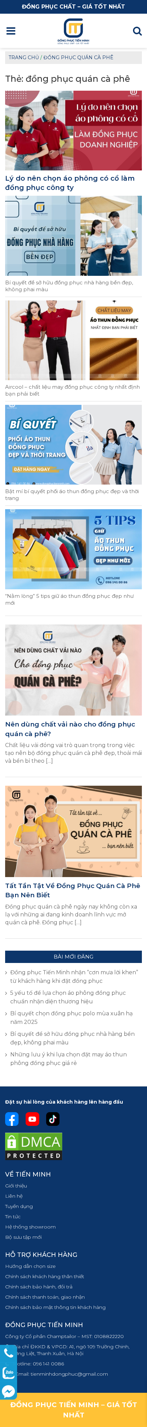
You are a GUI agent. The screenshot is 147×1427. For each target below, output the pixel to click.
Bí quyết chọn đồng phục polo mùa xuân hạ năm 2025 (71, 1017)
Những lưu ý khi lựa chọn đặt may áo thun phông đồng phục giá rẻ (68, 1058)
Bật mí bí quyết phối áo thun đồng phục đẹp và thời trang (72, 494)
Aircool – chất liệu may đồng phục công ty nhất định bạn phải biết (72, 390)
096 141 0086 (48, 1364)
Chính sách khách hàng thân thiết (44, 1276)
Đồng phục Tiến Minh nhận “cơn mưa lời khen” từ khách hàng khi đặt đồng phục (74, 976)
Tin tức (13, 1216)
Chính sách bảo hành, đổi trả (38, 1287)
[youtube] (32, 1119)
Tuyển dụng (19, 1206)
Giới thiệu (16, 1186)
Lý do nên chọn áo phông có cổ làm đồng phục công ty (70, 183)
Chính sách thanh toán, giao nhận (45, 1297)
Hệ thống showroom (30, 1227)
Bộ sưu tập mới (23, 1237)
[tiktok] (53, 1119)
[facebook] (12, 1119)
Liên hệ (14, 1196)
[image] (73, 669)
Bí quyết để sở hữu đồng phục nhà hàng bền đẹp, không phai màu (69, 286)
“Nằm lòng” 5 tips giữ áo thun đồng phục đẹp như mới (69, 599)
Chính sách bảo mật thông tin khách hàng (55, 1307)
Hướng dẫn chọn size (30, 1266)
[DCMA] (33, 1146)
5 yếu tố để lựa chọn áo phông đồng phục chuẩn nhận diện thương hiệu (68, 997)
